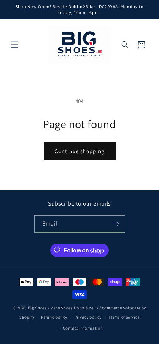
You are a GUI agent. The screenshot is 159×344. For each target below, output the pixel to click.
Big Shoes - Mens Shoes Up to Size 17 (63, 307)
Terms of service (123, 317)
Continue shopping (80, 151)
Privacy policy (88, 317)
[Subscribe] (116, 224)
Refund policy (54, 317)
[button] (15, 45)
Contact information (83, 328)
